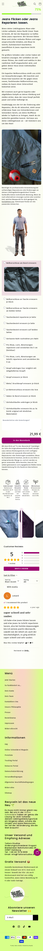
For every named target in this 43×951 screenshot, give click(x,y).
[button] (3, 4)
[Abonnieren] (35, 917)
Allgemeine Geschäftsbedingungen (19, 782)
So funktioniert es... (13, 685)
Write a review (21, 569)
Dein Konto (9, 691)
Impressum (9, 723)
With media (12, 587)
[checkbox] (12, 587)
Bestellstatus (10, 718)
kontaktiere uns (8, 202)
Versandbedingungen (13, 777)
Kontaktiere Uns (11, 702)
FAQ (6, 744)
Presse (8, 712)
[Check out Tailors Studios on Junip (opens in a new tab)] (26, 650)
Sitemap (8, 793)
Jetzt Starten (10, 680)
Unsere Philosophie (13, 707)
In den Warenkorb (21, 440)
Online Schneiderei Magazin (16, 750)
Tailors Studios (18, 945)
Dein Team (9, 696)
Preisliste (9, 755)
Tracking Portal (11, 761)
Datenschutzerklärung (14, 771)
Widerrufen (9, 788)
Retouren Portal (11, 766)
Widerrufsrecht (11, 729)
